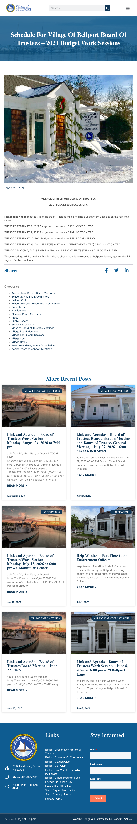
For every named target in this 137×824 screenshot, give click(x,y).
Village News (19, 341)
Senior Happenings (23, 324)
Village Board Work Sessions (28, 334)
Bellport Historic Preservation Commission (36, 303)
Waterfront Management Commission (33, 345)
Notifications (19, 310)
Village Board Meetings (25, 331)
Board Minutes (20, 307)
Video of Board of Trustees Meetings (33, 327)
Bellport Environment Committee (30, 296)
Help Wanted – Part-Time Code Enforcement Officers (102, 557)
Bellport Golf (19, 300)
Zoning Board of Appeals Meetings (32, 348)
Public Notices (20, 320)
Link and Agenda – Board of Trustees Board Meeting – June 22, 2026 (32, 665)
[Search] (107, 8)
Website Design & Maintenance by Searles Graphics (102, 819)
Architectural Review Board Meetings (33, 292)
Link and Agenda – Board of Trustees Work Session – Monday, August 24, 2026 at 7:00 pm (33, 440)
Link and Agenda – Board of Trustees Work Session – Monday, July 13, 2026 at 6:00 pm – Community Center (31, 561)
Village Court (19, 338)
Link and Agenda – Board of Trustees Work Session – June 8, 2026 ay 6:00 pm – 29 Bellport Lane (102, 668)
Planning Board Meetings (26, 313)
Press (15, 317)
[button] (128, 8)
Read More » (17, 485)
